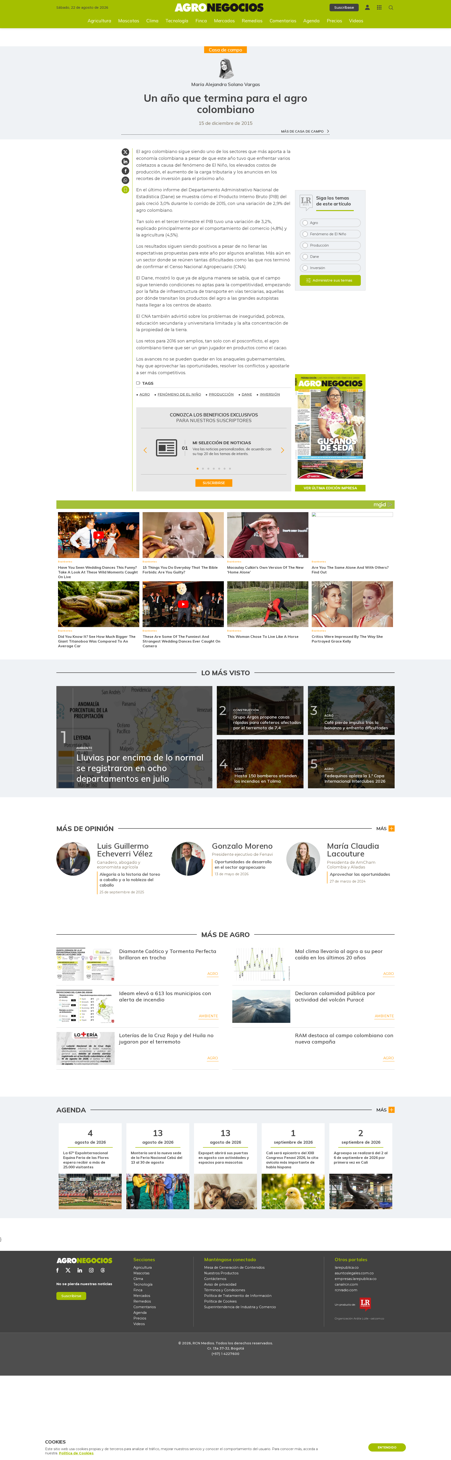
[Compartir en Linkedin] (125, 161)
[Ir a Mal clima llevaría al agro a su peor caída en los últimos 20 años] (261, 964)
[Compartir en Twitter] (125, 152)
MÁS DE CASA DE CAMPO (303, 131)
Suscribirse (71, 1296)
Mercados (224, 21)
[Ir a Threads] (103, 1270)
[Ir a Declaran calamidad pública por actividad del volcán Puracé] (261, 1006)
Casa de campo (225, 50)
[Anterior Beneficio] (145, 450)
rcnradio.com (346, 1290)
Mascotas (128, 21)
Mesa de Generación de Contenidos (234, 1267)
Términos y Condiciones (224, 1290)
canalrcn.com (346, 1284)
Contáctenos (215, 1279)
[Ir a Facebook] (57, 1270)
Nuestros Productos (221, 1273)
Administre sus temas (332, 280)
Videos (356, 21)
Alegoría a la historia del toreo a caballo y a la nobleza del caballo (130, 879)
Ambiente (208, 1016)
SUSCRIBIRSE (214, 483)
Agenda (311, 21)
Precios (334, 21)
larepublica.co (347, 1267)
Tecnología (176, 21)
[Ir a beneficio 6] (225, 469)
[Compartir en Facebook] (125, 171)
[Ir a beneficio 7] (230, 469)
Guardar (125, 189)
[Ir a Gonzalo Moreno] (188, 859)
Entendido (387, 1447)
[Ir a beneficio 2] (203, 469)
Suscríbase (344, 7)
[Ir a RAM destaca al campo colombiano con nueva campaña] (261, 1048)
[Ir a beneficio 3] (208, 469)
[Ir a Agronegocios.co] (84, 1260)
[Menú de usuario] (367, 7)
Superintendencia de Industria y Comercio (240, 1307)
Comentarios (283, 21)
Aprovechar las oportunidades (360, 874)
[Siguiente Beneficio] (282, 450)
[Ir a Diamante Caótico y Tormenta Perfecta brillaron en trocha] (85, 964)
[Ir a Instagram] (91, 1270)
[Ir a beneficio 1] (197, 469)
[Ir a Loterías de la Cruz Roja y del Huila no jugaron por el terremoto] (85, 1048)
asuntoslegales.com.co (354, 1273)
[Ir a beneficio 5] (219, 469)
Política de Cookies (220, 1301)
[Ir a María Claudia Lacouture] (303, 859)
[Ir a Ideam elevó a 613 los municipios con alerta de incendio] (85, 1006)
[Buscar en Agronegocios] (391, 7)
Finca (201, 21)
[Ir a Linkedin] (80, 1270)
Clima (152, 21)
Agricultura (99, 21)
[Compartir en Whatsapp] (125, 180)
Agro (212, 974)
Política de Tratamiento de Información (238, 1296)
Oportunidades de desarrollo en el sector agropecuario (243, 864)
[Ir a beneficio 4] (214, 469)
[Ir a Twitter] (68, 1270)
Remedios (252, 21)
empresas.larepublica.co (356, 1279)
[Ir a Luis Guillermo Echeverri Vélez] (73, 859)
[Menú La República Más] (379, 7)
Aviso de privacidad (220, 1284)
